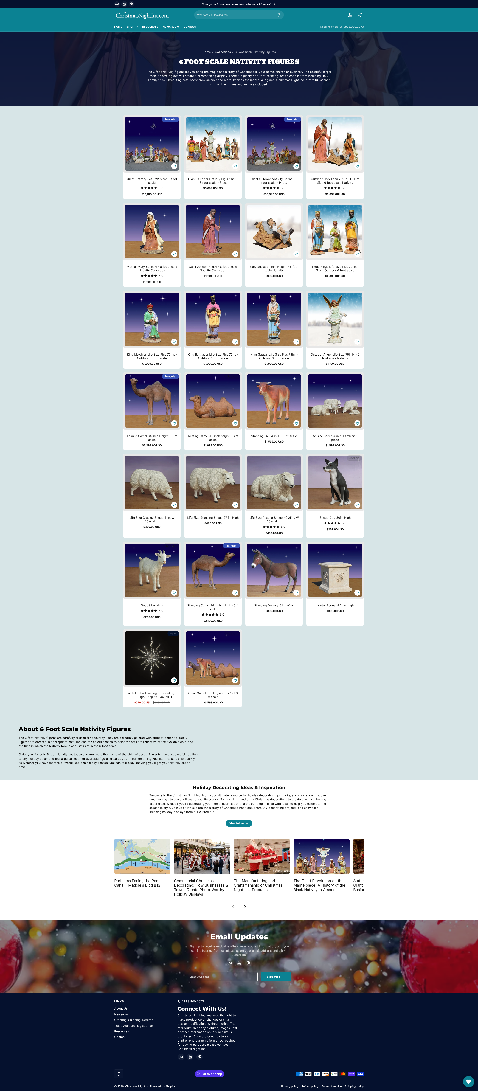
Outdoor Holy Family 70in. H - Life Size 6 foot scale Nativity (335, 180)
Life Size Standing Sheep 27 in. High (213, 517)
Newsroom (122, 1014)
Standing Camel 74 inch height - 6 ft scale (213, 607)
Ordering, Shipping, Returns (133, 1020)
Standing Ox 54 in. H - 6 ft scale (274, 436)
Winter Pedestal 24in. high (335, 605)
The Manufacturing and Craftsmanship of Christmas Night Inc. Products (258, 885)
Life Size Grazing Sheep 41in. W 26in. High (152, 519)
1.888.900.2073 (353, 26)
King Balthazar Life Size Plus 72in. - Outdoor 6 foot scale (213, 356)
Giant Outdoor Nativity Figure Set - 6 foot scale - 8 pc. (213, 180)
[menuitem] (144, 1008)
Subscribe (273, 976)
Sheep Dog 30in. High (335, 517)
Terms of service (332, 1086)
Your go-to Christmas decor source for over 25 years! (236, 4)
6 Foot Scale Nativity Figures (255, 52)
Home (206, 52)
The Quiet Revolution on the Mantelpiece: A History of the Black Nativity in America (319, 885)
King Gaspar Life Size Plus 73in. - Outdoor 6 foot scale (274, 356)
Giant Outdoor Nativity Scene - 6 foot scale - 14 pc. (274, 180)
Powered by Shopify (162, 1086)
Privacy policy (289, 1086)
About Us (121, 1008)
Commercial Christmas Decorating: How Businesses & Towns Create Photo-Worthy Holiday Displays (201, 887)
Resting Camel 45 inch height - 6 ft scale (213, 438)
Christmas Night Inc (137, 1086)
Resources (121, 1031)
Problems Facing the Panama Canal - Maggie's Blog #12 (140, 882)
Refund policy (310, 1086)
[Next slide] (244, 906)
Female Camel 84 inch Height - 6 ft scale (152, 438)
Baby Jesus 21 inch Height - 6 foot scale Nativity (274, 268)
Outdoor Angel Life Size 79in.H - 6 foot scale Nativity (335, 356)
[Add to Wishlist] (174, 166)
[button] (359, 15)
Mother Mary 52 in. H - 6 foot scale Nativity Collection (152, 268)
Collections (223, 52)
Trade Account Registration (133, 1026)
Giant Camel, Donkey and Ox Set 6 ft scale (213, 695)
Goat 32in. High (152, 605)
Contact (120, 1037)
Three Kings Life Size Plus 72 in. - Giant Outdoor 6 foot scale (335, 268)
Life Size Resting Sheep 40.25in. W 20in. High (274, 519)
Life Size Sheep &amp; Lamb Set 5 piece (335, 438)
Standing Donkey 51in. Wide (274, 605)
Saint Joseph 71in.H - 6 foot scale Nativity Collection (213, 268)
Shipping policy (354, 1086)
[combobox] (233, 14)
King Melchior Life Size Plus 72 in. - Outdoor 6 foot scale (152, 356)
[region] (239, 4)
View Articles (236, 823)
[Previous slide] (233, 906)
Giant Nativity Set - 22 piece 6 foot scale (152, 180)
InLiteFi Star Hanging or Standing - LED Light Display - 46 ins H (151, 695)
